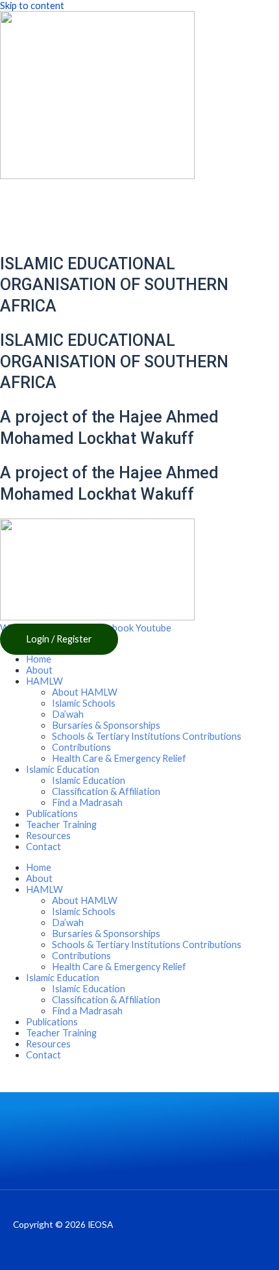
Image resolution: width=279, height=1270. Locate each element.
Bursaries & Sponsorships (106, 725)
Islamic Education (88, 780)
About (39, 670)
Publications (52, 813)
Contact (43, 846)
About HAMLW (84, 692)
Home (38, 659)
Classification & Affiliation (106, 791)
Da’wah (68, 714)
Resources (48, 835)
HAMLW (44, 681)
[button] (59, 639)
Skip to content (32, 5)
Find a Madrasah (87, 802)
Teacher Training (61, 824)
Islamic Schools (83, 703)
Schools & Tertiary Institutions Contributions (146, 736)
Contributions (81, 747)
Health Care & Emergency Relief (119, 758)
